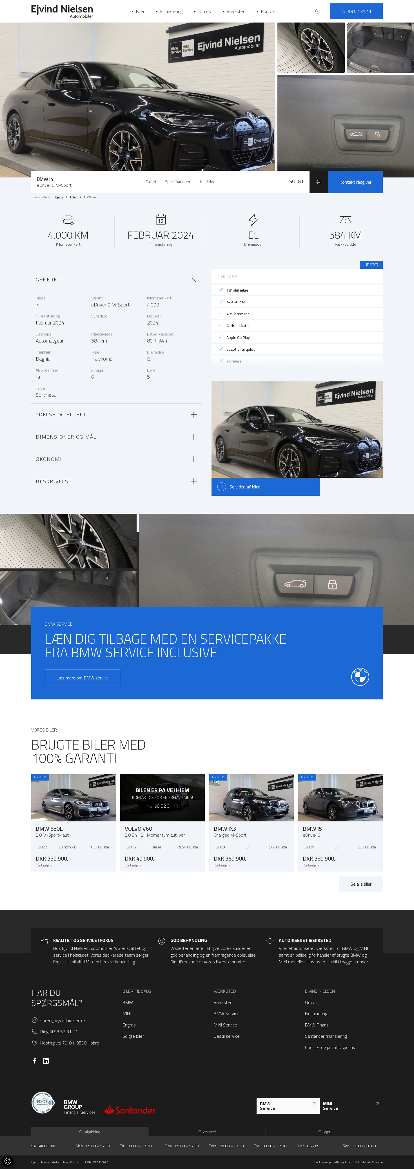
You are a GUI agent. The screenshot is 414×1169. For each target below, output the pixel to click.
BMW (128, 1002)
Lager (326, 1131)
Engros (129, 1025)
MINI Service (225, 1025)
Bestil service (227, 1036)
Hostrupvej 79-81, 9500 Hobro (69, 1042)
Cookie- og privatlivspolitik (330, 1047)
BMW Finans (317, 1025)
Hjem (59, 197)
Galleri (151, 181)
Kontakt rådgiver (355, 182)
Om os (311, 1002)
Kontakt (266, 11)
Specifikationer (177, 181)
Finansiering (316, 1013)
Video (210, 181)
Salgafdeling (92, 1131)
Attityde (377, 1162)
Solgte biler (133, 1036)
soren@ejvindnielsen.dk (62, 1020)
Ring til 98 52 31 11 (59, 1031)
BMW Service (226, 1013)
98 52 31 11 (359, 11)
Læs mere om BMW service (82, 678)
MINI (127, 1013)
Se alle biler (42, 197)
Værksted (223, 1002)
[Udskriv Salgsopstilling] (319, 182)
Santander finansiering (326, 1036)
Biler (73, 197)
